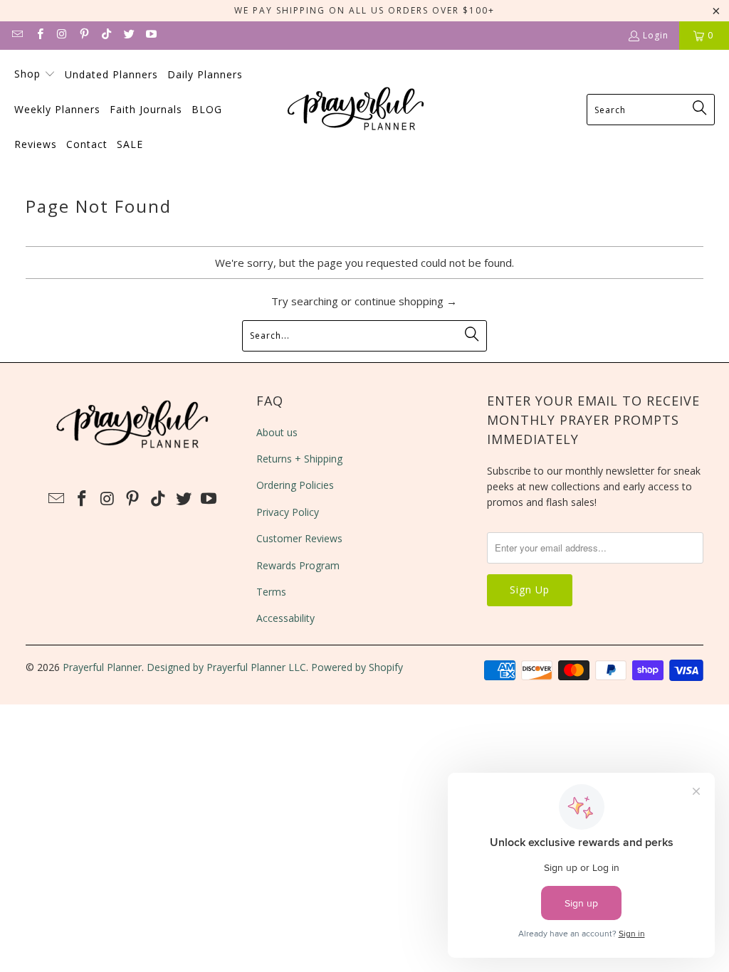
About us (277, 432)
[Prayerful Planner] (357, 109)
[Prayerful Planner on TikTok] (106, 35)
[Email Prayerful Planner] (17, 35)
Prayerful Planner (102, 667)
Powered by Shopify (357, 667)
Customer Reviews (299, 538)
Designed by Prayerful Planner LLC (226, 667)
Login (655, 35)
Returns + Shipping (299, 458)
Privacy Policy (287, 512)
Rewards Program (298, 565)
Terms (271, 591)
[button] (35, 75)
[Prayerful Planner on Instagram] (62, 35)
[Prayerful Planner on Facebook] (39, 35)
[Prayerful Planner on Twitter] (128, 35)
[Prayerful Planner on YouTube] (151, 35)
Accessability (285, 618)
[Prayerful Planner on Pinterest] (84, 35)
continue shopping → (406, 301)
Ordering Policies (295, 485)
